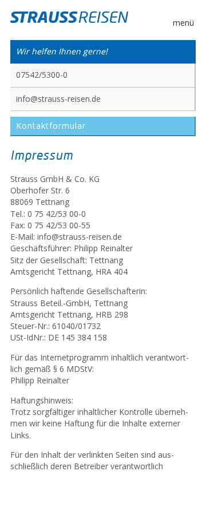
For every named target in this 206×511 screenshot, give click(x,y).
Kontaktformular (51, 125)
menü (183, 22)
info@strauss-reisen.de (58, 98)
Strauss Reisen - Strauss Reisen (69, 18)
